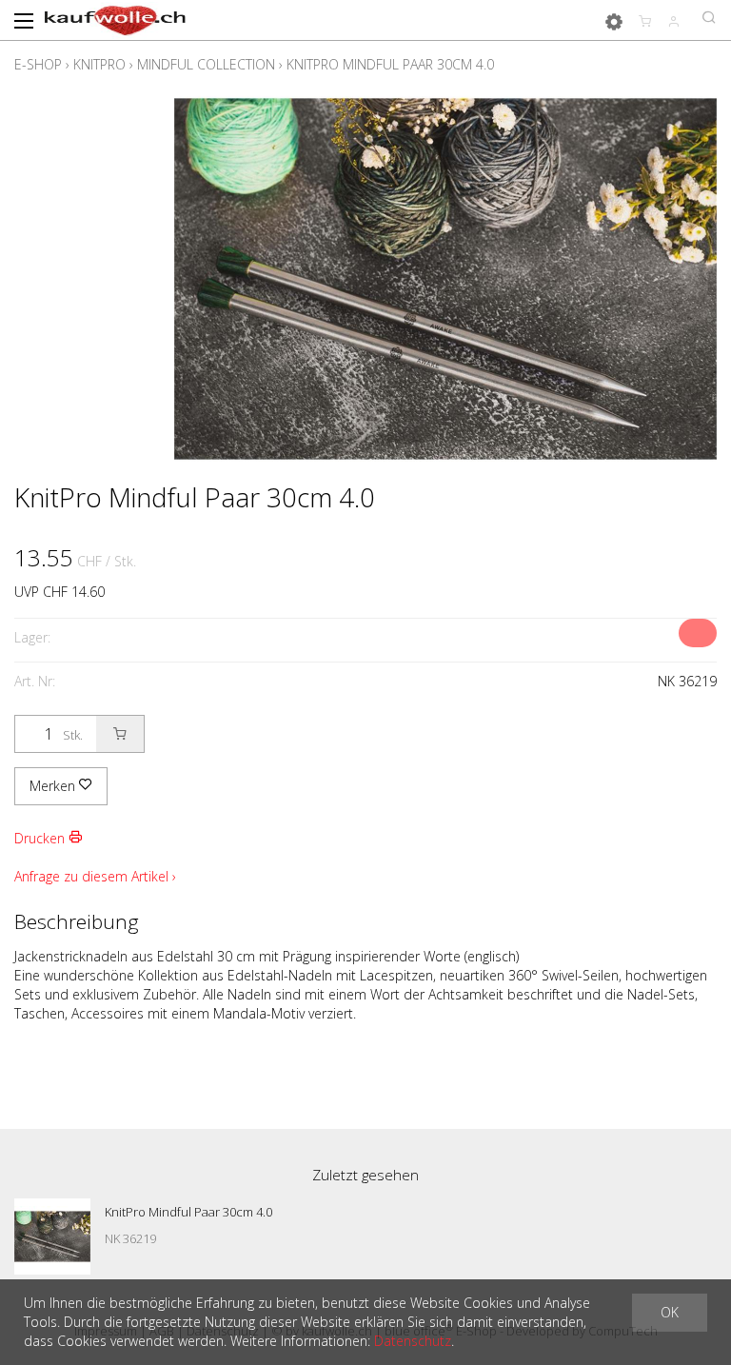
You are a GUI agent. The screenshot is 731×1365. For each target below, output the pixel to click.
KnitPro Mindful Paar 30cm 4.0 (390, 64)
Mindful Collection (206, 64)
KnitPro (99, 64)
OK (670, 1312)
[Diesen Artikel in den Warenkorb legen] (120, 734)
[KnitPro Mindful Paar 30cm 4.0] (52, 1236)
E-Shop (38, 64)
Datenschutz (412, 1341)
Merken (54, 786)
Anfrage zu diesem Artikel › (95, 876)
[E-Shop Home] (115, 19)
